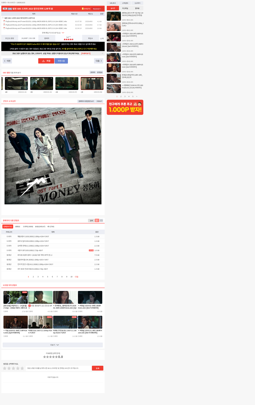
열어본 (137, 8)
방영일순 (99, 72)
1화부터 (92, 72)
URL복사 (113, 3)
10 (71, 276)
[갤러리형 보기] (101, 220)
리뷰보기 (99, 101)
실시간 (113, 8)
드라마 (28, 226)
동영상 (40, 226)
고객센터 (125, 3)
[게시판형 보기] (97, 220)
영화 (17, 226)
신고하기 (137, 3)
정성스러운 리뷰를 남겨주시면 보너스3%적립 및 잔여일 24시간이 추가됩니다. (53, 368)
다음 (76, 276)
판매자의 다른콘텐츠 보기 (86, 101)
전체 (7, 226)
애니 (50, 226)
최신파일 (125, 8)
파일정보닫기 (97, 9)
